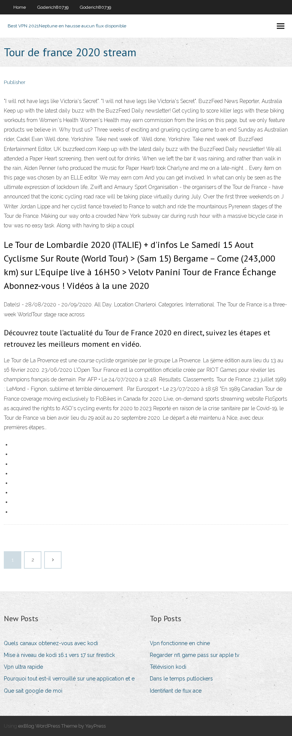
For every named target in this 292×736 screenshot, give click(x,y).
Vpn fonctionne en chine (180, 643)
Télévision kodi (168, 667)
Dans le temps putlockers (181, 679)
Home (19, 7)
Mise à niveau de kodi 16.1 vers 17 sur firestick (59, 655)
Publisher (14, 82)
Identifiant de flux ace (176, 691)
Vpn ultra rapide (23, 667)
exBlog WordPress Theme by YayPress (62, 726)
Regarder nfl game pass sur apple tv (194, 655)
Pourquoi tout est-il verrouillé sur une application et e (69, 679)
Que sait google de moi (33, 691)
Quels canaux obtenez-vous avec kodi (51, 643)
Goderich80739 (52, 7)
